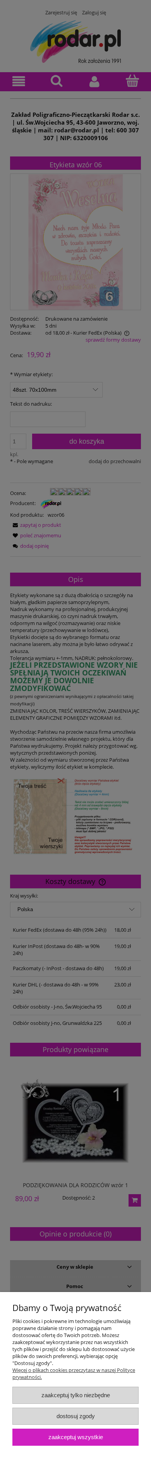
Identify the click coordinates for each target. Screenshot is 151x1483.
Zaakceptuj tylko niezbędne (75, 1395)
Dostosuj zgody (76, 1416)
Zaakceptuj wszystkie (75, 1437)
